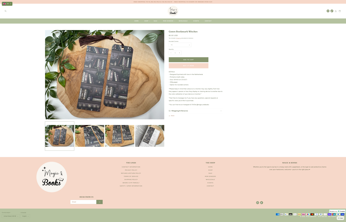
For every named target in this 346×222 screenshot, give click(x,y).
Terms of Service (131, 176)
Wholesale (210, 179)
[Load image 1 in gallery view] (59, 136)
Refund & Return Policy (131, 173)
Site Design (322, 216)
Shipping (178, 38)
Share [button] (172, 115)
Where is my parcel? (131, 183)
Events (210, 183)
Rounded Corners (173, 41)
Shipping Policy (131, 179)
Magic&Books (311, 216)
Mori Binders (210, 176)
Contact (210, 186)
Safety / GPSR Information (131, 186)
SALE (210, 173)
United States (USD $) (10, 216)
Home (210, 167)
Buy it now (188, 66)
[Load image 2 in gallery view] (89, 136)
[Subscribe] (99, 202)
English (24, 216)
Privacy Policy (131, 170)
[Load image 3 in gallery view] (119, 136)
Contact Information (131, 167)
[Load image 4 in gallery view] (149, 136)
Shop (210, 170)
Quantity (171, 49)
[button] (6, 11)
